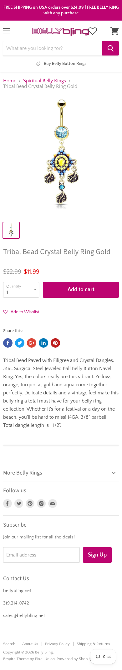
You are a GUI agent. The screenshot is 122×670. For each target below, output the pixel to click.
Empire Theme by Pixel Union (29, 659)
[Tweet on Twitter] (19, 343)
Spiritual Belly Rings (44, 81)
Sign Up (97, 555)
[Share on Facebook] (8, 343)
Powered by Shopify (74, 659)
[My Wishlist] (92, 31)
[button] (21, 312)
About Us (30, 644)
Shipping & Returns (93, 644)
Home (9, 81)
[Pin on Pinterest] (55, 343)
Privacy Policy (57, 644)
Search (9, 644)
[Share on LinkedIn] (43, 343)
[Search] (110, 48)
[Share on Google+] (31, 343)
